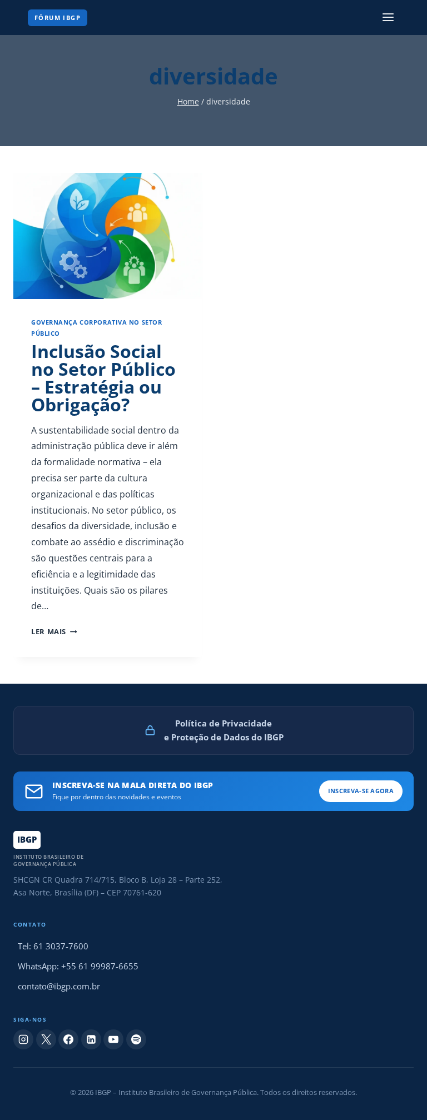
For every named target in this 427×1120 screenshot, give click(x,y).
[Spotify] (136, 1039)
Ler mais (54, 631)
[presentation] (107, 236)
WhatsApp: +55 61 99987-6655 (78, 966)
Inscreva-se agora (361, 791)
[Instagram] (23, 1039)
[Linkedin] (91, 1039)
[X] (46, 1039)
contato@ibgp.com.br (59, 986)
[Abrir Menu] (387, 17)
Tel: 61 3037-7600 (53, 946)
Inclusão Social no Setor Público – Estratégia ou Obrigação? (103, 377)
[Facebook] (68, 1039)
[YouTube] (113, 1039)
